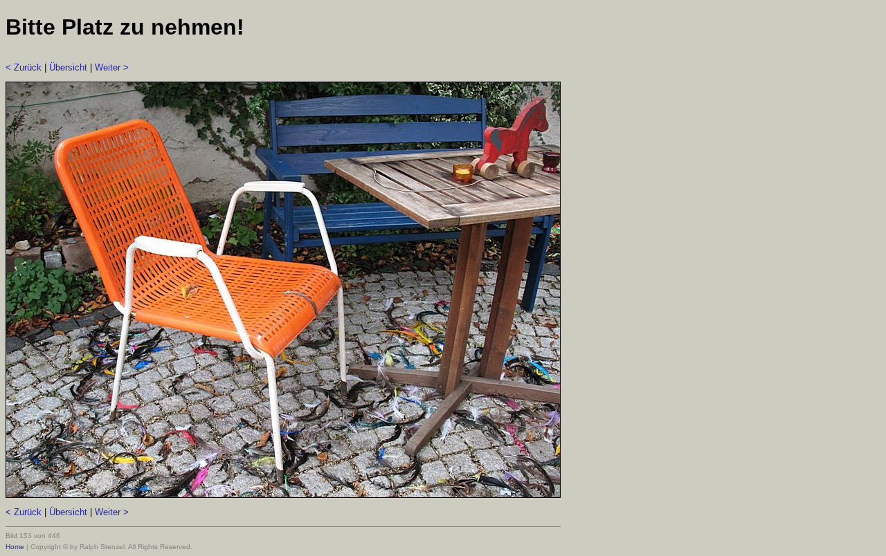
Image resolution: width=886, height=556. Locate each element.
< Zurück (24, 67)
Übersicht (68, 67)
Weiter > (112, 67)
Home (15, 546)
